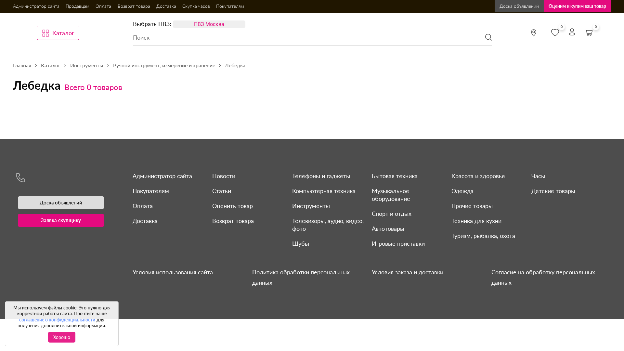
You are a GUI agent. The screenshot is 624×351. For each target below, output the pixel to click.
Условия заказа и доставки (407, 272)
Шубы (300, 243)
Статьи (221, 190)
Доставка (166, 6)
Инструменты (311, 205)
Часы (538, 175)
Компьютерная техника (324, 190)
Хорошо (61, 337)
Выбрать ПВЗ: (152, 23)
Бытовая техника (395, 175)
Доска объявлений (519, 6)
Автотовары (388, 228)
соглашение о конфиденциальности (57, 319)
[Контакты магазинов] (534, 33)
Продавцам (77, 6)
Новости (223, 175)
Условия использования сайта (173, 272)
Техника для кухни (476, 220)
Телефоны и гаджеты (321, 175)
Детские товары (553, 190)
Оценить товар (232, 205)
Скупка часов (196, 6)
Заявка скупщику (61, 220)
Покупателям (230, 6)
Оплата (103, 6)
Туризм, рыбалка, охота (483, 235)
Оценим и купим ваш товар (577, 6)
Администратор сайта (36, 6)
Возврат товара (134, 6)
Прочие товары (472, 205)
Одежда (462, 190)
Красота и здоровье (478, 175)
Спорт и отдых (391, 213)
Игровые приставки (398, 243)
